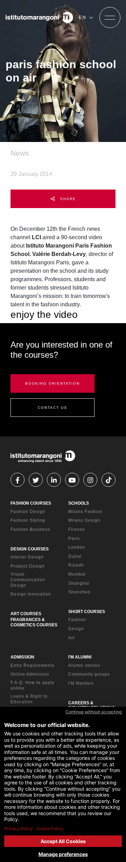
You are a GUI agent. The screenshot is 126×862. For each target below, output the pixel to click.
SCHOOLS (78, 503)
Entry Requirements (32, 665)
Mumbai (77, 574)
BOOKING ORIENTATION (52, 383)
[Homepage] (39, 17)
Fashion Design (28, 511)
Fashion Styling (27, 520)
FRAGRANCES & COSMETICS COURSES (33, 622)
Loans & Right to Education (29, 699)
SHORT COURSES (86, 611)
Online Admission (29, 674)
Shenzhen (79, 592)
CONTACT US (52, 407)
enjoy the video (44, 314)
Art (71, 637)
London (76, 547)
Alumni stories (84, 665)
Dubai (75, 556)
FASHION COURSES (30, 503)
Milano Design (84, 520)
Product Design (27, 566)
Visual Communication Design (27, 579)
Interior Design (27, 557)
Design (76, 628)
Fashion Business (30, 529)
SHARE (67, 199)
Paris (74, 538)
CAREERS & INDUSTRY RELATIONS (91, 705)
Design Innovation (30, 594)
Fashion (77, 619)
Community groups (89, 674)
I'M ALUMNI (79, 657)
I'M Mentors (81, 683)
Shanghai (79, 583)
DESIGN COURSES (29, 549)
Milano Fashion (85, 511)
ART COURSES (25, 613)
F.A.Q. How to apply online (32, 685)
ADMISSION (22, 657)
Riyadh (76, 565)
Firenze (76, 529)
